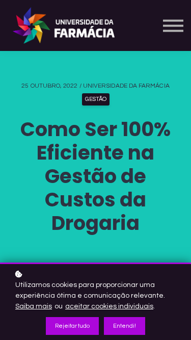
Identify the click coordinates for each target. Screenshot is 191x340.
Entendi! (124, 326)
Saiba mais (33, 306)
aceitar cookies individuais (109, 306)
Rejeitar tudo (72, 326)
